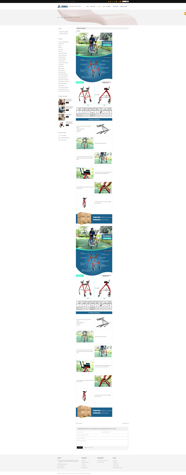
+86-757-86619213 (64, 139)
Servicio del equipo (86, 462)
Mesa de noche (60, 66)
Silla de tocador (116, 465)
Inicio (88, 6)
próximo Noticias (125, 423)
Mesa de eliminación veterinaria (63, 79)
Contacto (59, 457)
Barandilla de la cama (61, 72)
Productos (92, 6)
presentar (79, 447)
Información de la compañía (102, 460)
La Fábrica (108, 6)
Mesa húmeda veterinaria (62, 83)
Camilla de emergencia (62, 58)
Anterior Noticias (79, 423)
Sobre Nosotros (123, 6)
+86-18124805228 (72, 1)
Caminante (60, 47)
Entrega (84, 460)
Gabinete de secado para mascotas (64, 91)
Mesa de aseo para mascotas (63, 89)
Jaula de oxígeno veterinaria (62, 75)
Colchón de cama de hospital (63, 62)
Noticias (99, 6)
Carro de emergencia (61, 60)
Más (67, 102)
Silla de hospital (61, 43)
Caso (104, 6)
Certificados (84, 465)
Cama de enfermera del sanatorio (69, 115)
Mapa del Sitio (85, 467)
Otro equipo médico (61, 70)
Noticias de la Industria (63, 33)
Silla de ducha (60, 49)
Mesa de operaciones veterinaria (63, 81)
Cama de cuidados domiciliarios (63, 41)
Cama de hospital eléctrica (62, 53)
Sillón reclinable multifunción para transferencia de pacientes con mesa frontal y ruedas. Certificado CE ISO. (69, 100)
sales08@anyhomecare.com (63, 1)
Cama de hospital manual (62, 55)
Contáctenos (115, 6)
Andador (115, 460)
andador (59, 45)
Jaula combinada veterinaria (63, 74)
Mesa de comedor (61, 68)
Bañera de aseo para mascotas (63, 87)
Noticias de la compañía (68, 17)
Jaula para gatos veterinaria (62, 77)
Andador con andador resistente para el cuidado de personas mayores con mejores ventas (69, 122)
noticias (61, 17)
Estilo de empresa (101, 462)
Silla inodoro (60, 51)
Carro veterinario (61, 85)
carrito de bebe (60, 64)
